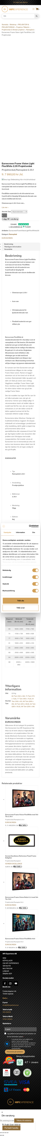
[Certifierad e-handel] (27, 1072)
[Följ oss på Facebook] (5, 983)
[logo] (15, 9)
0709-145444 (7, 1019)
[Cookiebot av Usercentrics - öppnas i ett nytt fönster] (29, 526)
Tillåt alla (20, 601)
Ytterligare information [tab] (12, 247)
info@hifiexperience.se (11, 1005)
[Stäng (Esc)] (7, 1132)
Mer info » (23, 825)
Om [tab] (33, 532)
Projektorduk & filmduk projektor (13, 30)
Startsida (5, 25)
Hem (4, 958)
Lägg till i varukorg (10, 219)
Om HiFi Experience (11, 963)
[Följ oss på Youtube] (16, 983)
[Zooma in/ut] (1, 1132)
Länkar (6, 971)
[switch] (35, 577)
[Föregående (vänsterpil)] (1, 1135)
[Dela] (5, 1132)
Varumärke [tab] (8, 249)
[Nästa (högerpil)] (3, 1135)
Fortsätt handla (11, 1128)
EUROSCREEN (7, 238)
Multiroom (7, 968)
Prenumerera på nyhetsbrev (15, 1052)
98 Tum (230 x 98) (28, 707)
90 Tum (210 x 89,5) (22, 704)
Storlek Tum (6, 212)
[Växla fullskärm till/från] (3, 1132)
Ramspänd (30, 30)
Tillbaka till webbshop (23, 1121)
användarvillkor (16, 1048)
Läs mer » (5, 207)
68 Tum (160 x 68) (18, 696)
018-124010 (7, 1012)
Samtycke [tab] (7, 532)
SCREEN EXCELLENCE (13, 864)
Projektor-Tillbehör (22, 27)
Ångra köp (7, 974)
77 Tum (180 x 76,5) (24, 699)
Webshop (13, 25)
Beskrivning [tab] (8, 244)
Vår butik (7, 966)
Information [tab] (20, 532)
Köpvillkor (7, 961)
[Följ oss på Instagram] (10, 983)
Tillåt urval (20, 608)
